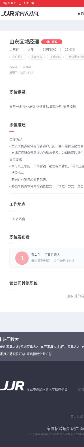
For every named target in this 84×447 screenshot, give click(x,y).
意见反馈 (76, 416)
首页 (80, 13)
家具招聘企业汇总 (39, 354)
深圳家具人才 (29, 347)
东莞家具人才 (50, 347)
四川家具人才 (70, 347)
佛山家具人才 (9, 347)
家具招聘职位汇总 (12, 354)
